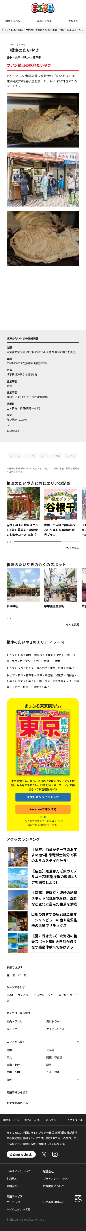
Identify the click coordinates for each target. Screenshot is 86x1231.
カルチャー (74, 21)
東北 (9, 1057)
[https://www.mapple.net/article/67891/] (23, 512)
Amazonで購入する (43, 809)
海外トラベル (44, 21)
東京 (47, 29)
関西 (49, 1064)
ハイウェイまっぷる (18, 1209)
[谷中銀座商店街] (60, 588)
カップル (30, 456)
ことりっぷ (13, 1202)
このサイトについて (18, 1171)
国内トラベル (13, 21)
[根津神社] (23, 588)
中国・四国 (13, 1072)
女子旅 (56, 456)
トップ (5, 29)
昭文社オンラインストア (43, 797)
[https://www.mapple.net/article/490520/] (60, 512)
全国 (9, 1050)
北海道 (50, 1050)
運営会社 (48, 1171)
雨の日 (11, 995)
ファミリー (14, 456)
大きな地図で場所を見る (60, 352)
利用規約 (12, 1178)
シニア (44, 456)
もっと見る (72, 548)
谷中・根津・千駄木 (18, 57)
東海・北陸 (13, 1064)
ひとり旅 (70, 456)
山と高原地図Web (53, 1202)
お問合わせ (13, 1186)
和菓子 (37, 57)
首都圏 (39, 29)
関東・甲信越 (25, 29)
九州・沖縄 (53, 1072)
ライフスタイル (55, 1028)
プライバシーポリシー (56, 1178)
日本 (13, 29)
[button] (41, 817)
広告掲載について (53, 1186)
